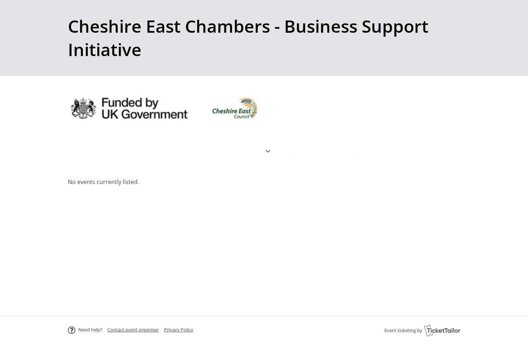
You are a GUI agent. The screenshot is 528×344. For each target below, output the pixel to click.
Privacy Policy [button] (178, 329)
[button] (133, 329)
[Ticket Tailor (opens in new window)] (442, 330)
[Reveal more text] (267, 142)
